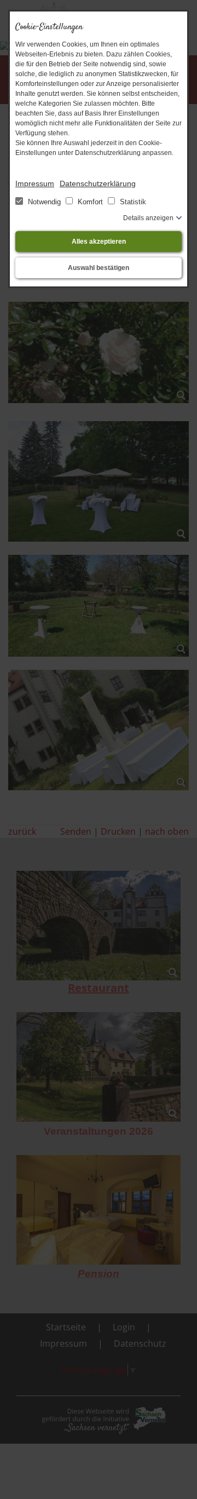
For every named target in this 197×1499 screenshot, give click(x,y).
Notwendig (44, 202)
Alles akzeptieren (99, 241)
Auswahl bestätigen (98, 268)
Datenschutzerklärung (98, 183)
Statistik (132, 202)
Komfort (90, 202)
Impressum (34, 183)
